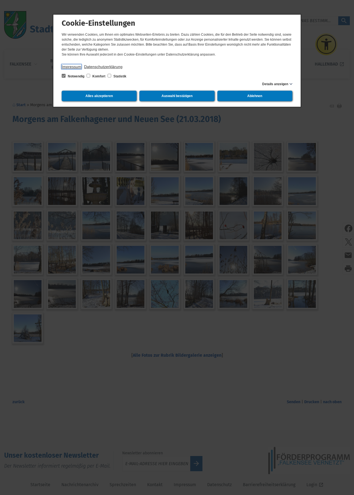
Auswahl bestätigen (177, 96)
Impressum (71, 66)
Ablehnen (254, 96)
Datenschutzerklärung (103, 66)
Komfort (99, 76)
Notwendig (76, 76)
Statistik (119, 76)
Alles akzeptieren (99, 96)
